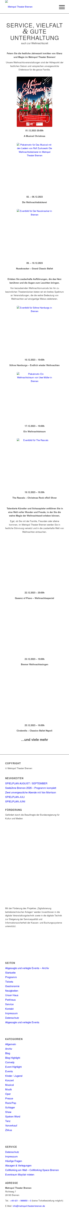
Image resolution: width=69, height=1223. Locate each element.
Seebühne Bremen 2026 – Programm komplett (30, 788)
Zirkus (8, 1130)
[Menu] (59, 7)
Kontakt (9, 1008)
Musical (9, 1084)
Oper (8, 1094)
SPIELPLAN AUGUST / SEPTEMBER (26, 783)
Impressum (11, 1013)
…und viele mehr (34, 739)
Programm (11, 977)
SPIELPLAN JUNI (15, 801)
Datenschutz (12, 1017)
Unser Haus (11, 995)
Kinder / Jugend (13, 1075)
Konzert (9, 1080)
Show (8, 1112)
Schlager (10, 1107)
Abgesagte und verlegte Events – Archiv (27, 968)
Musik (8, 1089)
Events (9, 1071)
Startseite (10, 972)
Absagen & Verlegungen (18, 1165)
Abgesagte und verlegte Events (22, 1022)
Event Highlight (13, 1066)
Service (9, 1004)
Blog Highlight (12, 1057)
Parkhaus (10, 999)
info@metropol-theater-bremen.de (29, 1205)
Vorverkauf (11, 1125)
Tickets (9, 981)
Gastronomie (12, 986)
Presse (9, 1098)
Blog (7, 1053)
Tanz (8, 1121)
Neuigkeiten (11, 990)
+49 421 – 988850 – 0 (20, 1200)
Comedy (10, 1062)
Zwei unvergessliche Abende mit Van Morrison (30, 792)
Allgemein (10, 1044)
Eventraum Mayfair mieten (19, 1174)
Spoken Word (12, 1116)
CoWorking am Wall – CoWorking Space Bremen (32, 1170)
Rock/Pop (10, 1103)
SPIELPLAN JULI (15, 797)
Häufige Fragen (13, 1161)
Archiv (8, 1048)
